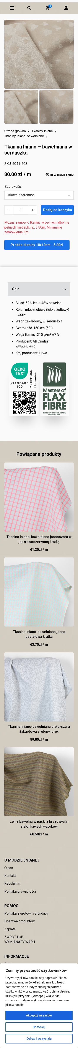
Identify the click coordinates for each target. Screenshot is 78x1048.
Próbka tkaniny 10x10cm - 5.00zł (37, 245)
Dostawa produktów (19, 921)
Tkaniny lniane (42, 131)
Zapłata (10, 929)
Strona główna (15, 131)
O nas (8, 868)
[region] (39, 1005)
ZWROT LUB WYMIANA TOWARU (19, 939)
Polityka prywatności (20, 891)
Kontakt (10, 876)
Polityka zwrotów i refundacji (26, 913)
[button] (47, 8)
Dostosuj (39, 1027)
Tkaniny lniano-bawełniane (24, 136)
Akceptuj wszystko (39, 1015)
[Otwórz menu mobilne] (12, 8)
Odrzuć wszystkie (39, 1038)
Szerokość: (13, 187)
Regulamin (12, 883)
